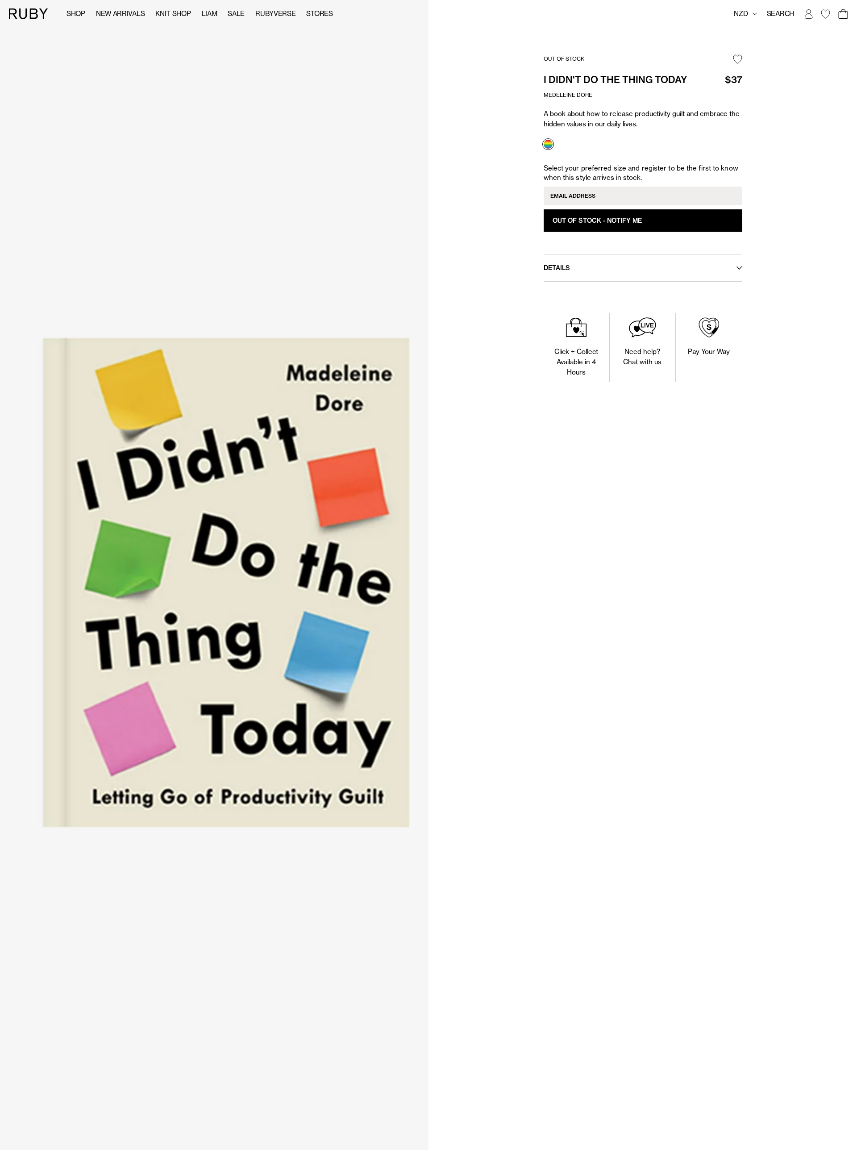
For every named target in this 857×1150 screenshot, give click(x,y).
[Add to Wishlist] (738, 60)
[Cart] (842, 13)
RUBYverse (275, 13)
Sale (236, 13)
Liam (209, 13)
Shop (76, 13)
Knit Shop (173, 13)
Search (780, 13)
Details (557, 268)
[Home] (28, 13)
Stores (319, 13)
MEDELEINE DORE (568, 95)
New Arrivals (120, 13)
